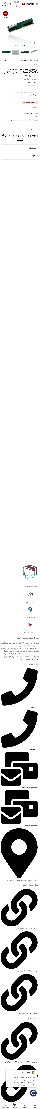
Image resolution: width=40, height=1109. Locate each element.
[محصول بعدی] (3, 60)
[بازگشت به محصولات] (5, 60)
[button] (36, 29)
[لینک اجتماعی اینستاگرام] (18, 2)
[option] (24, 45)
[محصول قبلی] (8, 60)
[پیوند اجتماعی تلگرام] (16, 6)
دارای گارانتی (29, 120)
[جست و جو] (10, 4)
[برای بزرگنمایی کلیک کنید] (34, 43)
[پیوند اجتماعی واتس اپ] (15, 2)
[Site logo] (28, 4)
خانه (37, 60)
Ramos (36, 65)
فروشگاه (31, 60)
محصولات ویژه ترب (12, 120)
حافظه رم (24, 60)
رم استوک (22, 120)
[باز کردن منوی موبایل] (37, 4)
